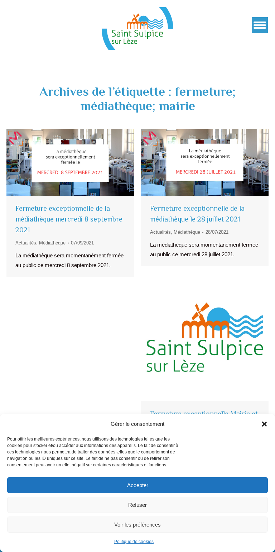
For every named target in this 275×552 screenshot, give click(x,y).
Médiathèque (52, 243)
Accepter (137, 485)
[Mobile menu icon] (260, 25)
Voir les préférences (137, 525)
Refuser (137, 505)
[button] (264, 424)
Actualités (25, 243)
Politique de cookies (134, 541)
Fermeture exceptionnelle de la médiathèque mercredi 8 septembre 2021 (68, 219)
